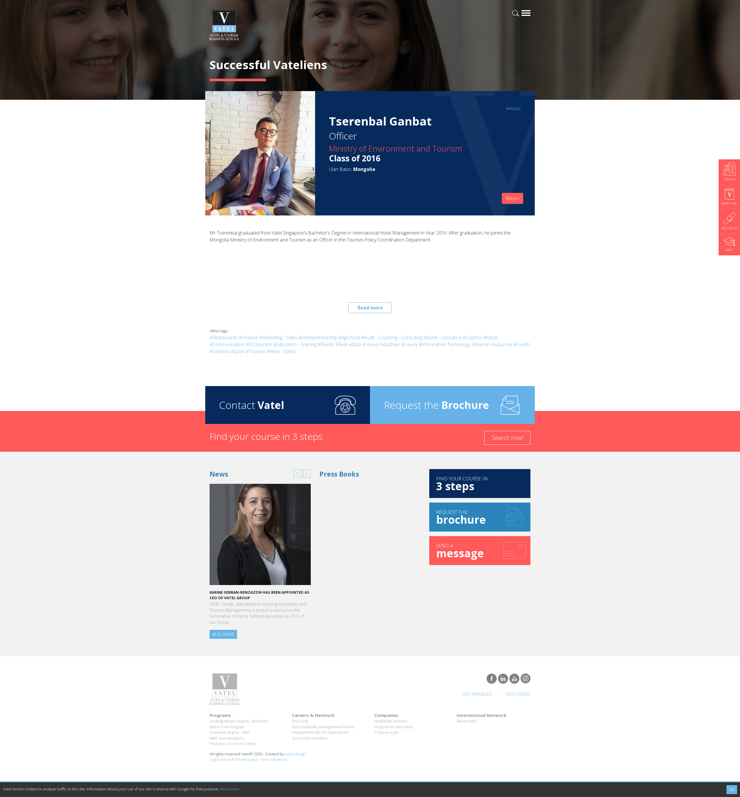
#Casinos (472, 337)
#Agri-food (349, 337)
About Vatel (467, 721)
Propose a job (386, 732)
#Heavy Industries (381, 344)
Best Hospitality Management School (323, 726)
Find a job (300, 721)
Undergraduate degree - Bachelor (239, 721)
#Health (521, 344)
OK (732, 789)
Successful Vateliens (310, 738)
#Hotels (513, 108)
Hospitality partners (391, 721)
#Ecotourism (259, 344)
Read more (370, 308)
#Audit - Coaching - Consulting (392, 337)
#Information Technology (445, 344)
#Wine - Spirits (281, 351)
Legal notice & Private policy (234, 759)
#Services (220, 351)
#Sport (238, 351)
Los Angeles (477, 694)
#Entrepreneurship (317, 337)
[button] (297, 473)
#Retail (490, 337)
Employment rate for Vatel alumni (320, 732)
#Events (326, 344)
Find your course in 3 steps (233, 743)
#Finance (248, 337)
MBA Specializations (227, 738)
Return (512, 198)
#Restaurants (224, 337)
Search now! (507, 438)
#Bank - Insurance (443, 337)
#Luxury (409, 344)
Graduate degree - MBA (230, 732)
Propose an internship (393, 726)
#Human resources (492, 344)
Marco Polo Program (227, 726)
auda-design (295, 754)
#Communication (227, 344)
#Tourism (256, 351)
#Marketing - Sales (278, 337)
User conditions (274, 759)
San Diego (518, 694)
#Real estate (348, 344)
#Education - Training (295, 344)
